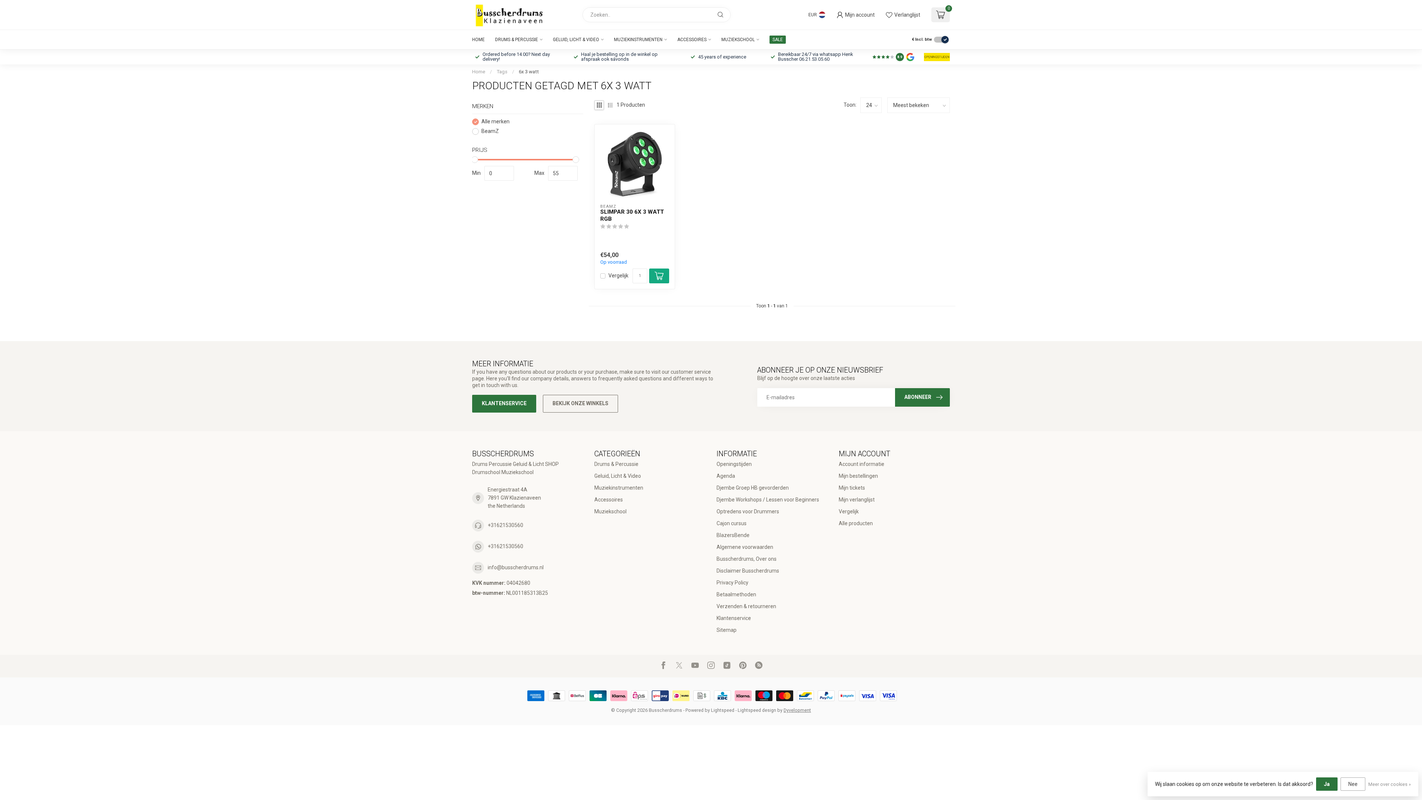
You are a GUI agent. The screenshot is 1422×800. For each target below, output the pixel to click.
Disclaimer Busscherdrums (748, 571)
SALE (777, 39)
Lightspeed (722, 710)
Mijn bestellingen (858, 476)
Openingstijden (734, 464)
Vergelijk (618, 276)
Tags (502, 71)
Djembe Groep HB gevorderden (753, 488)
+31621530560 (505, 525)
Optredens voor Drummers (748, 511)
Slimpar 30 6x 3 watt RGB (632, 215)
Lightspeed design (757, 710)
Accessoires (692, 39)
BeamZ (490, 131)
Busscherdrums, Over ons (747, 559)
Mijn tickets (852, 488)
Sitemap (727, 630)
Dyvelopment (797, 710)
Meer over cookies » (1389, 784)
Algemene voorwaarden (745, 547)
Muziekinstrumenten (638, 39)
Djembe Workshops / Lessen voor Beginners (768, 500)
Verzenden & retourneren (746, 606)
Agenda (726, 476)
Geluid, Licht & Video (576, 39)
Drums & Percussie (516, 39)
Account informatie (861, 464)
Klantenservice (504, 403)
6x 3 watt (529, 71)
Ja (1327, 784)
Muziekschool (738, 39)
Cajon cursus (732, 523)
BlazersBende (733, 535)
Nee (1353, 784)
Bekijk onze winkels (580, 403)
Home (478, 39)
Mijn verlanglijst (857, 500)
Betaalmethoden (736, 594)
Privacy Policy (732, 583)
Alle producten (856, 523)
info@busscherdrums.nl (516, 567)
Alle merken (495, 121)
